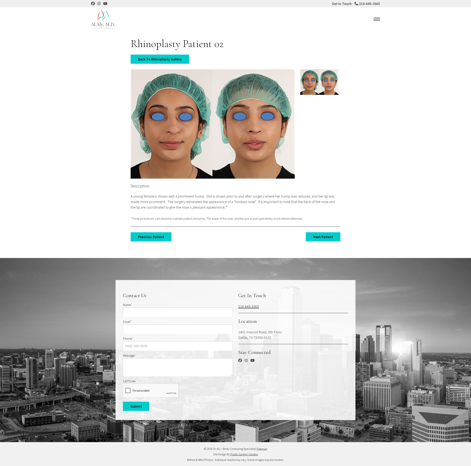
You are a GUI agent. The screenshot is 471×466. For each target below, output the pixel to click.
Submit (136, 406)
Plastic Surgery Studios (244, 454)
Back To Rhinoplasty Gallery (160, 59)
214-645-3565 (248, 306)
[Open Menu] (376, 19)
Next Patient (323, 236)
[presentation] (151, 391)
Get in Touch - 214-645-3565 (356, 4)
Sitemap (262, 449)
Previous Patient (151, 236)
